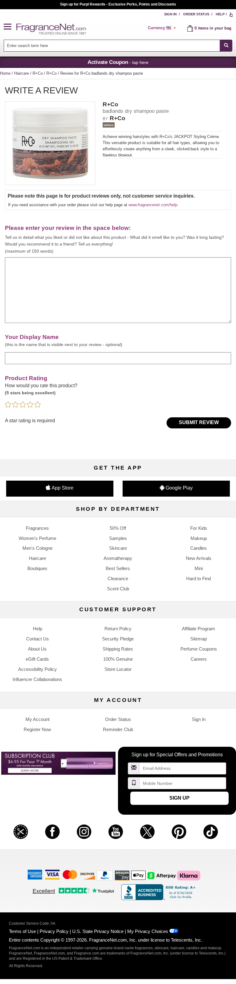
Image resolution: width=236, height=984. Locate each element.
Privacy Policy (54, 931)
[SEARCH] (226, 46)
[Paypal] (105, 875)
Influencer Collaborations (37, 679)
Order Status (196, 14)
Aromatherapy (118, 558)
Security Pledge (118, 638)
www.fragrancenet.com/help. (153, 205)
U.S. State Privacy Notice (98, 931)
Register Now (37, 729)
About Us (37, 648)
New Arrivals (198, 558)
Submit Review (199, 422)
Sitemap (198, 638)
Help (220, 14)
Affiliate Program (198, 628)
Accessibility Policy (37, 669)
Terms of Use (22, 931)
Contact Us (37, 638)
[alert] (163, 28)
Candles (198, 548)
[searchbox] (112, 46)
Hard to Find (198, 578)
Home (5, 73)
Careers (199, 659)
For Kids (198, 528)
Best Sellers (118, 568)
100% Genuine (118, 659)
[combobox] (118, 46)
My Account (37, 719)
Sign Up (179, 798)
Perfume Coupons (198, 648)
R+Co (38, 73)
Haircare (22, 73)
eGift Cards (37, 659)
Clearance (118, 578)
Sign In (170, 14)
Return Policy (118, 628)
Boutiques (37, 568)
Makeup (199, 538)
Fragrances (37, 528)
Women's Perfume (37, 538)
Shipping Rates (118, 648)
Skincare (118, 548)
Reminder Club (118, 729)
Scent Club (118, 588)
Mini (199, 568)
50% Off (118, 528)
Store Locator (118, 669)
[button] (10, 27)
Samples (118, 538)
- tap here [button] (118, 62)
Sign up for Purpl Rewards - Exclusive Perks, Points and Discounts (118, 4)
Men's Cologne (37, 548)
